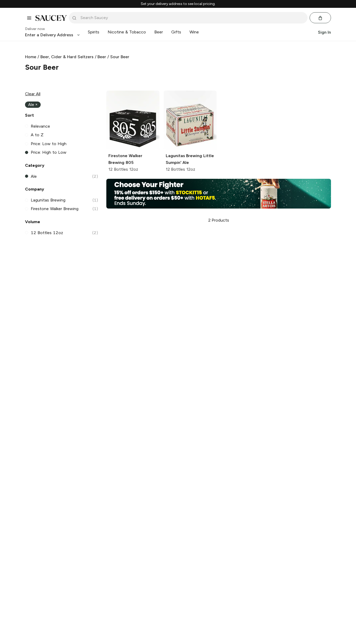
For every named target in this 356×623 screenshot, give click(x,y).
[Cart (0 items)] (320, 18)
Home (30, 56)
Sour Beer (119, 56)
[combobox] (191, 17)
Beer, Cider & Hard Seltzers (67, 56)
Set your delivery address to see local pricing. (178, 4)
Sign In (324, 32)
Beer (101, 56)
